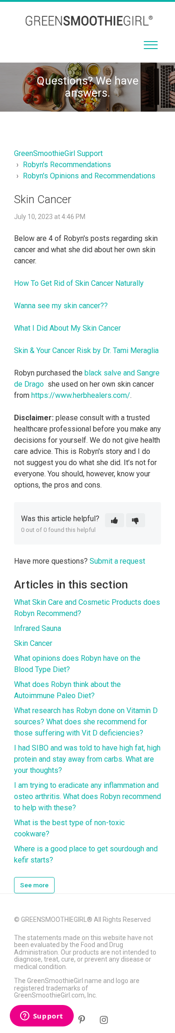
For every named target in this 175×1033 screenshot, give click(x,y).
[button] (150, 43)
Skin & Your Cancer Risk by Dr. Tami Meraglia (86, 350)
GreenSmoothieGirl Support (58, 153)
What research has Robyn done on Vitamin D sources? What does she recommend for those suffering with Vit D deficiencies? (86, 721)
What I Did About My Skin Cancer (67, 328)
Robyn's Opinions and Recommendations (89, 175)
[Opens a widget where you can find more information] (41, 1016)
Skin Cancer (33, 643)
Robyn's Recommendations (67, 164)
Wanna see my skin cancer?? (61, 305)
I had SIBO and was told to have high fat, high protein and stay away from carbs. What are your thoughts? (87, 759)
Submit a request (117, 561)
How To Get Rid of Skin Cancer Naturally (79, 283)
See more (34, 885)
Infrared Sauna (37, 628)
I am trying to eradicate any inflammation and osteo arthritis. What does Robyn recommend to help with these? (87, 796)
